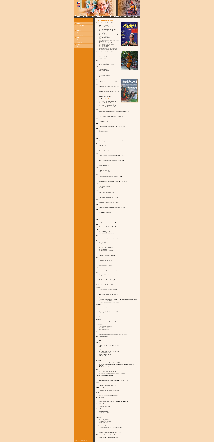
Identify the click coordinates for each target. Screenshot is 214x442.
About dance (80, 35)
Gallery (79, 30)
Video (78, 28)
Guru (78, 37)
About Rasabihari (81, 25)
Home (78, 23)
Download (79, 42)
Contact (79, 46)
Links (78, 44)
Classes (78, 39)
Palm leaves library (107, 98)
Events (78, 32)
